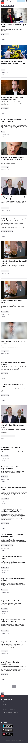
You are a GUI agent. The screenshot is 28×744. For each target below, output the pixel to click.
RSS (3, 701)
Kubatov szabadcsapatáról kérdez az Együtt (13, 342)
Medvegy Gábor (5, 351)
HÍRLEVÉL (5, 704)
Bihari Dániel (4, 373)
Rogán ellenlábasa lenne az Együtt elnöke (13, 25)
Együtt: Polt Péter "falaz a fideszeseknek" (10, 448)
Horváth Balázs (5, 567)
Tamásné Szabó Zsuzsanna (7, 436)
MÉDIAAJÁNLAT (6, 717)
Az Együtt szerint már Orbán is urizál (12, 301)
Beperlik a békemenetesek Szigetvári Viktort (10, 468)
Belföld (3, 172)
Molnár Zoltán (4, 34)
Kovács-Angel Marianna (7, 231)
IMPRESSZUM (5, 707)
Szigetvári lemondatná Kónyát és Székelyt (13, 363)
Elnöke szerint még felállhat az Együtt (12, 385)
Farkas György (4, 108)
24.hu (2, 69)
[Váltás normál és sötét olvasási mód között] (10, 1)
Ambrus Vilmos (5, 498)
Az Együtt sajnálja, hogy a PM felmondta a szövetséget (11, 511)
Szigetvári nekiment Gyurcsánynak (13, 642)
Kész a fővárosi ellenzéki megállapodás (10, 663)
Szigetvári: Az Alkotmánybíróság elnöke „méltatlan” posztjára (12, 158)
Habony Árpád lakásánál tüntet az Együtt (13, 488)
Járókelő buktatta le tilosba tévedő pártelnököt (14, 262)
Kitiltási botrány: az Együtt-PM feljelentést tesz (12, 535)
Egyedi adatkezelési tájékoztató (10, 712)
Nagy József (4, 608)
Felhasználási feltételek (9, 709)
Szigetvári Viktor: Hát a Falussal (12, 601)
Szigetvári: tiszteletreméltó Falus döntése (13, 580)
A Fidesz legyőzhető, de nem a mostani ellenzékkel (12, 98)
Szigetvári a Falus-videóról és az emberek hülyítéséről (13, 621)
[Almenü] (7, 1)
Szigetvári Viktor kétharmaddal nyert (12, 426)
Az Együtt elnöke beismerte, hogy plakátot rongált (13, 198)
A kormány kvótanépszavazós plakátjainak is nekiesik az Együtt (13, 62)
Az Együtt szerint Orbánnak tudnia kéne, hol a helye (13, 120)
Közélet (3, 39)
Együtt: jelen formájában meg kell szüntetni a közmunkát (13, 220)
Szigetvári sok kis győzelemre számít (11, 557)
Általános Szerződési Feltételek (10, 715)
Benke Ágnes (4, 476)
